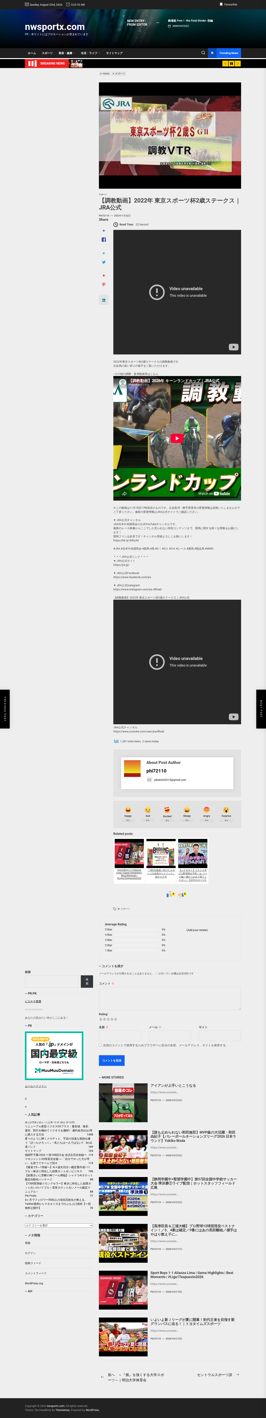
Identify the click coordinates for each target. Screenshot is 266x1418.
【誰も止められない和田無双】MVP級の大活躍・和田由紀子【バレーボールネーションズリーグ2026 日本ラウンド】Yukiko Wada (193, 1136)
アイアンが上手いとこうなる (173, 1085)
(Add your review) (197, 930)
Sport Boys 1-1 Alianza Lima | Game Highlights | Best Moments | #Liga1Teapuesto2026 (192, 1275)
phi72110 (104, 215)
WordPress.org (34, 1283)
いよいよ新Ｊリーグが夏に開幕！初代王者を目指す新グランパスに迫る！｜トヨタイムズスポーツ (193, 1322)
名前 (103, 1027)
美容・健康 (65, 53)
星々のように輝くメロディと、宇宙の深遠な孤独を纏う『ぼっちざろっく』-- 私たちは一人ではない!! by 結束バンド (58, 1142)
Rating (104, 1014)
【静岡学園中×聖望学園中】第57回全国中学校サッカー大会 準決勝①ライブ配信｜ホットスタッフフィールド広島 (194, 1183)
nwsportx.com (55, 26)
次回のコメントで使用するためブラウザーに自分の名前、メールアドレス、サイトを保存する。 (166, 1045)
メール (155, 1027)
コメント (106, 983)
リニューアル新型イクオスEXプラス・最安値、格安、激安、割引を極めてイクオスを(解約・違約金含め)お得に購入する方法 (58, 1130)
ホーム (32, 53)
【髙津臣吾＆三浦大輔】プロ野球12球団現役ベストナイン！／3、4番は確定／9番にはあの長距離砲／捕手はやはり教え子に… (194, 1230)
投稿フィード (33, 1263)
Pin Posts (30, 1195)
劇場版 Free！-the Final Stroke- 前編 (190, 20)
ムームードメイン (36, 1086)
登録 (27, 1242)
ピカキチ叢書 (33, 1001)
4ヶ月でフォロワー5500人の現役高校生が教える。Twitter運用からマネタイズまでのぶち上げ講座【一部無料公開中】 (58, 1203)
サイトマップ (114, 53)
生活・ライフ (89, 53)
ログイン (30, 1253)
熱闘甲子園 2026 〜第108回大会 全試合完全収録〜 (56, 1154)
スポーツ (47, 53)
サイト (203, 1027)
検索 (28, 972)
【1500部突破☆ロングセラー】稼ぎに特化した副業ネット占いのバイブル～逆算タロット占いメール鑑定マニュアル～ (58, 1187)
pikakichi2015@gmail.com (170, 779)
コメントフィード (36, 1273)
